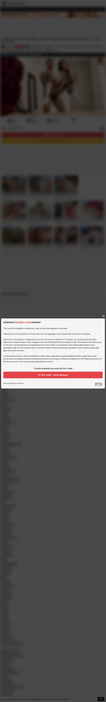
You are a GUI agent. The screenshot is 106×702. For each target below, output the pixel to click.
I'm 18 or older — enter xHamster (53, 375)
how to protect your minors (13, 383)
